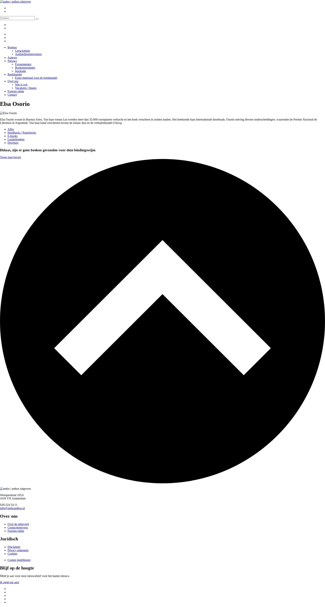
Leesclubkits (22, 50)
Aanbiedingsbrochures (28, 54)
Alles (11, 129)
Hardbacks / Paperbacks (22, 132)
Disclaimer (14, 546)
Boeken (12, 47)
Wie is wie (21, 84)
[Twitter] (10, 34)
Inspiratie (20, 71)
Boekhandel (15, 74)
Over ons (13, 81)
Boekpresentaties (25, 67)
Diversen (13, 142)
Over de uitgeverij (18, 524)
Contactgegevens (18, 527)
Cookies (12, 553)
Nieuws (12, 61)
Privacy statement (18, 550)
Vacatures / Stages (25, 88)
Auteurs (12, 57)
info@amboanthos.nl (12, 508)
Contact (12, 94)
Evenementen (23, 64)
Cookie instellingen (19, 560)
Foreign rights (16, 91)
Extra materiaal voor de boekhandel (36, 77)
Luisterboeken (16, 139)
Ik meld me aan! (9, 582)
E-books (12, 136)
